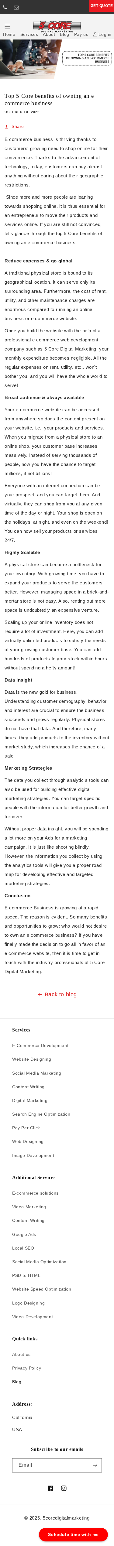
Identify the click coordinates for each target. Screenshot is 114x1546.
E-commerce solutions (35, 1193)
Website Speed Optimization (41, 1289)
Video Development (32, 1316)
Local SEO (23, 1248)
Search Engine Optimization (41, 1114)
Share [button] (18, 126)
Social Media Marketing (36, 1073)
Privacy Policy (26, 1368)
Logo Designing (28, 1303)
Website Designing (31, 1059)
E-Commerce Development (40, 1045)
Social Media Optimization (39, 1261)
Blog (16, 1381)
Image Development (33, 1155)
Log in (105, 34)
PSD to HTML (26, 1275)
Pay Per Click (26, 1127)
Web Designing (28, 1141)
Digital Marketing (29, 1100)
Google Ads (24, 1234)
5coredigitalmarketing (66, 1517)
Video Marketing (29, 1206)
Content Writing (28, 1086)
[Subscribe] (95, 1465)
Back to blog (61, 994)
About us (21, 1354)
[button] (7, 26)
